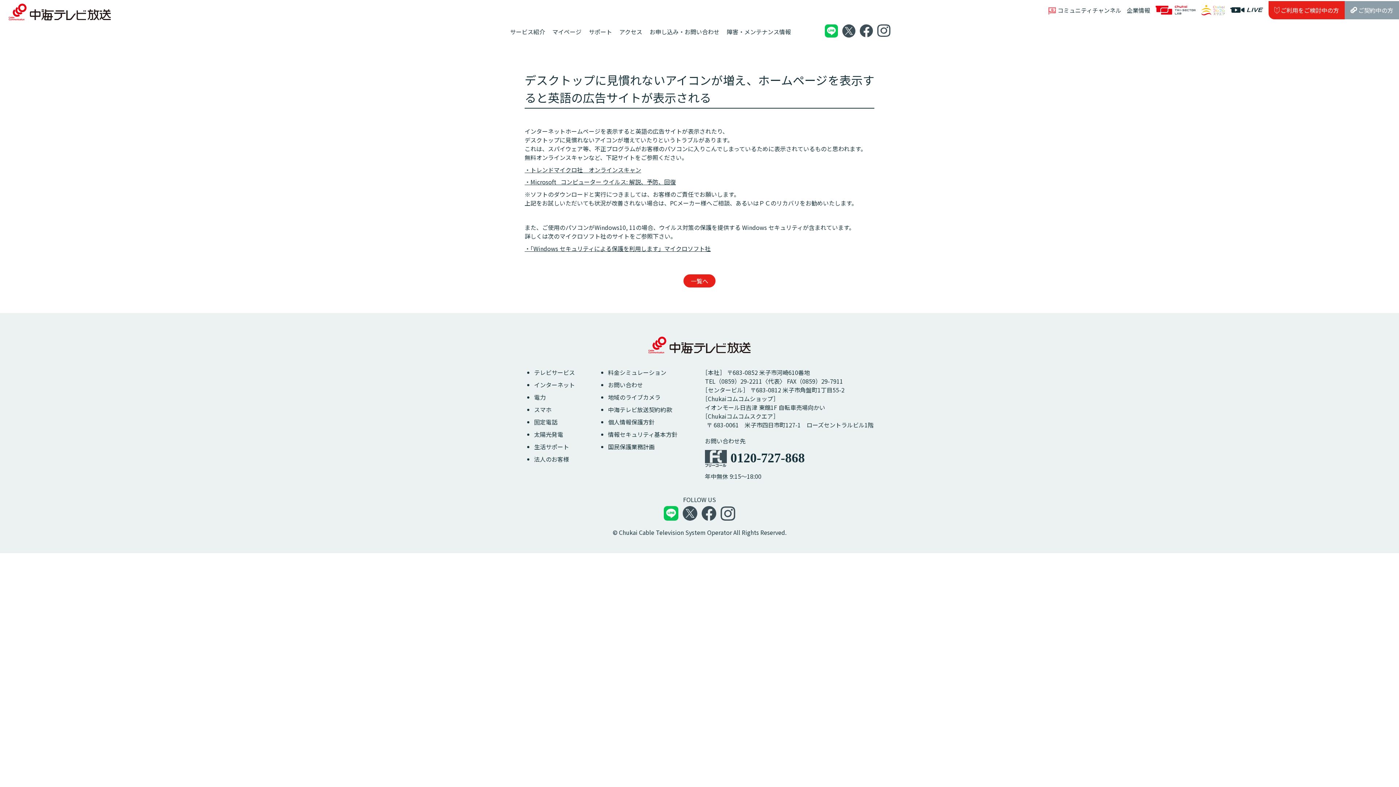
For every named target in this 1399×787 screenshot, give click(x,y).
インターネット (554, 384)
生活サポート (551, 446)
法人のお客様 (551, 459)
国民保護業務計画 (631, 446)
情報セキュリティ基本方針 (643, 434)
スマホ (543, 409)
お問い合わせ (625, 384)
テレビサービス (554, 372)
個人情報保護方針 (631, 422)
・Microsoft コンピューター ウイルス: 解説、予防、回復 (600, 181)
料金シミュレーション (637, 372)
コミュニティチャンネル (1089, 10)
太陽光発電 (548, 434)
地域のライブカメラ (634, 397)
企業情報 (1138, 10)
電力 (540, 397)
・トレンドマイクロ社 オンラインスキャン (583, 169)
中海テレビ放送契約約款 (640, 409)
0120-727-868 (767, 458)
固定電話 (545, 422)
